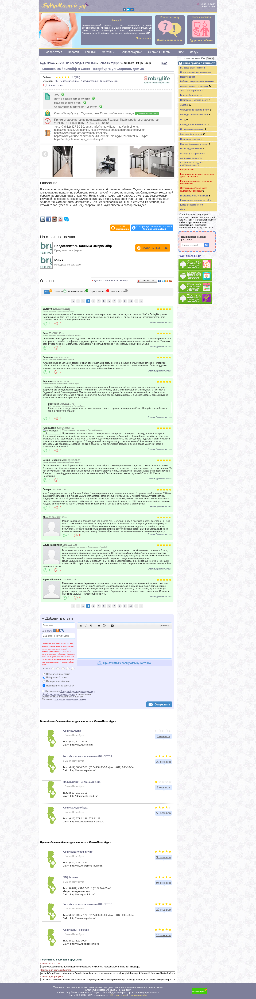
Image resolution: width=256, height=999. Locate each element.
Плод (183, 119)
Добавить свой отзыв (106, 280)
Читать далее (144, 38)
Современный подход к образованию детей (191, 163)
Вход (164, 63)
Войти (49, 631)
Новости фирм (187, 77)
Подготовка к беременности (194, 100)
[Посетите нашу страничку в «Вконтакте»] (196, 63)
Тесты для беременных (191, 90)
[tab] (47, 292)
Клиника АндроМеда (75, 807)
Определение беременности (195, 110)
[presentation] (47, 292)
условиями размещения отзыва (70, 699)
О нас (180, 52)
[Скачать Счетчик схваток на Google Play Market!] (198, 264)
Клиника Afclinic (72, 730)
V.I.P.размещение (122, 227)
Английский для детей (191, 158)
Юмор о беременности (191, 205)
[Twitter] (128, 9)
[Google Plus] (170, 281)
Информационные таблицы (194, 196)
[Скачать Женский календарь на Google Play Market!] (198, 287)
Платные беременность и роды (194, 144)
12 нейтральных (108, 81)
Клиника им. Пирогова (76, 929)
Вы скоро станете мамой (192, 68)
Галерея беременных (191, 95)
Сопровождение (131, 52)
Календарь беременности (193, 124)
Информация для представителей (154, 227)
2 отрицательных (90, 81)
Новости (73, 52)
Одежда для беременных (193, 153)
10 (130, 301)
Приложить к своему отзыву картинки (127, 663)
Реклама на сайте (138, 995)
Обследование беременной (194, 114)
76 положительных (69, 81)
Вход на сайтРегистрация (208, 5)
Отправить (162, 704)
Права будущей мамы (191, 148)
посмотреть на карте (148, 113)
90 (57, 81)
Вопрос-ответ (53, 52)
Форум (194, 52)
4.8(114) (75, 77)
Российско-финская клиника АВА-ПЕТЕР (87, 756)
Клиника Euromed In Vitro (77, 851)
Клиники (90, 52)
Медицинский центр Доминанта (81, 781)
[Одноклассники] (167, 281)
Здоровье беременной (191, 134)
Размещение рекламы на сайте (196, 200)
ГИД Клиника (70, 877)
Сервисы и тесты (159, 52)
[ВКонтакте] (124, 9)
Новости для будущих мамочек (195, 72)
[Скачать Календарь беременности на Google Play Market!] (198, 276)
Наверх (124, 280)
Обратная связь (118, 995)
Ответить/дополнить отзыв (160, 322)
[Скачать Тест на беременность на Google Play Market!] (198, 298)
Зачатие (184, 105)
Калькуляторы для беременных (194, 86)
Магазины (108, 52)
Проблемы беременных (192, 129)
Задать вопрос (155, 248)
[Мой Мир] (132, 9)
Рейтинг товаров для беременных (197, 81)
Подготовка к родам (190, 139)
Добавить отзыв (54, 85)
